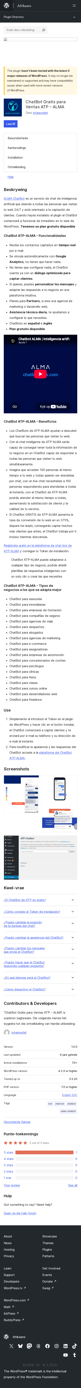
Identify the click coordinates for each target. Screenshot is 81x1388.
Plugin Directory (14, 16)
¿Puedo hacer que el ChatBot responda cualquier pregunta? (24, 964)
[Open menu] (75, 5)
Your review (12, 1185)
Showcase (49, 1236)
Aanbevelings (17, 148)
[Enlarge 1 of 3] (34, 780)
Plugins (47, 1249)
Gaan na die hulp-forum (20, 1213)
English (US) (69, 1095)
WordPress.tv (15, 1288)
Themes (47, 1243)
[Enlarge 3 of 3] (72, 840)
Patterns (48, 1256)
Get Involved (51, 1268)
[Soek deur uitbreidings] (43, 30)
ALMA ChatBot (14, 198)
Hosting (9, 1249)
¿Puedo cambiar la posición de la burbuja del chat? (23, 924)
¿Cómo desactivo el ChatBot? (25, 989)
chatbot (71, 1103)
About (8, 1236)
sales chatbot (68, 1111)
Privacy (9, 1256)
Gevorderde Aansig (17, 1122)
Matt (9, 1307)
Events (47, 1275)
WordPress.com (16, 1300)
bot (50, 1103)
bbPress (11, 1313)
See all (72, 1185)
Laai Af (10, 123)
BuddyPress (14, 1320)
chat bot (59, 1103)
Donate (49, 1281)
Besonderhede (18, 138)
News (8, 1243)
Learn (7, 1268)
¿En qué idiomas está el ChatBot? (27, 978)
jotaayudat (40, 113)
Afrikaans (19, 1337)
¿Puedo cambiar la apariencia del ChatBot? (33, 937)
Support (9, 1275)
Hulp (11, 177)
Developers (11, 1281)
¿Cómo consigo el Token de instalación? (32, 912)
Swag (48, 1288)
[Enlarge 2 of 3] (72, 780)
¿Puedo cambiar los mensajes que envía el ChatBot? (24, 950)
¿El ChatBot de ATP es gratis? (25, 900)
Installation (15, 157)
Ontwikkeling (16, 167)
